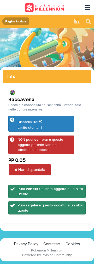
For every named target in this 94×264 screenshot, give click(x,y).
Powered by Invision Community (47, 255)
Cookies (73, 244)
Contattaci (52, 244)
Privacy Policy (26, 244)
